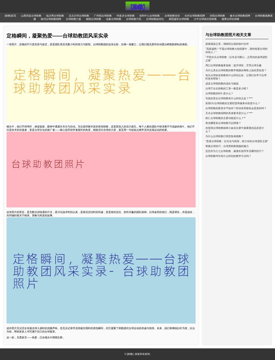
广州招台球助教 (103, 15)
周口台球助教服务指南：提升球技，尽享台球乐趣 (233, 65)
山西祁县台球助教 (31, 15)
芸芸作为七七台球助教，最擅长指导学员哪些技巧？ (234, 151)
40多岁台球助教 (125, 15)
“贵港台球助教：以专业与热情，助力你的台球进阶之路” (236, 141)
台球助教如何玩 (155, 19)
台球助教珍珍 (172, 15)
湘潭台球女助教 (230, 19)
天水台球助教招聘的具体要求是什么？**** (229, 113)
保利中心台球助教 (149, 15)
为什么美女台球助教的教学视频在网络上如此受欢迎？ (236, 70)
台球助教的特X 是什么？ (219, 93)
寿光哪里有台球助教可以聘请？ (223, 123)
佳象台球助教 (113, 19)
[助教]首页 (10, 15)
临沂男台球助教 (55, 15)
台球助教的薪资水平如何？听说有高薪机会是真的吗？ (236, 108)
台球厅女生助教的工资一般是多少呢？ (227, 88)
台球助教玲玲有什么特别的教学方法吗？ (228, 156)
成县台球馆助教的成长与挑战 (222, 83)
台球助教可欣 (133, 19)
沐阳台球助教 (217, 15)
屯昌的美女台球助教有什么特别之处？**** (229, 98)
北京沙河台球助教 (79, 15)
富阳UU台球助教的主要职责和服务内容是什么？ (232, 103)
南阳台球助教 (93, 19)
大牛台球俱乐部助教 (205, 19)
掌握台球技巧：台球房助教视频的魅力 (227, 146)
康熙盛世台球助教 (179, 19)
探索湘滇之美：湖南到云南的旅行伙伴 (227, 44)
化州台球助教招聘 (195, 15)
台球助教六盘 (73, 19)
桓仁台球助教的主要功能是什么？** (225, 118)
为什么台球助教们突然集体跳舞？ (224, 136)
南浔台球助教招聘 (51, 19)
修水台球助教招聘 (240, 15)
